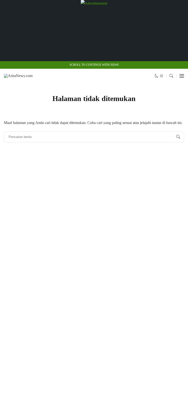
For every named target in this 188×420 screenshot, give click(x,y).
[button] (159, 76)
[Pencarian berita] (178, 137)
